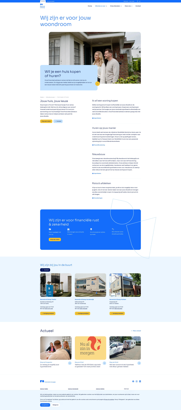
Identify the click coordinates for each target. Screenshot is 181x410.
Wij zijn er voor (50, 97)
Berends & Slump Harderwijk (84, 299)
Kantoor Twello (44, 389)
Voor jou (43, 1)
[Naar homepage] (42, 6)
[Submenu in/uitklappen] (106, 6)
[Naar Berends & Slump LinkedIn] (140, 381)
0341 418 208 (83, 308)
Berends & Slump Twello (48, 299)
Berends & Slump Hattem (118, 299)
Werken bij (126, 1)
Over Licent (131, 1)
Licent (54, 382)
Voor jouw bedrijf (50, 1)
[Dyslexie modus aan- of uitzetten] (138, 1)
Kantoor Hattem (100, 389)
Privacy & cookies (109, 399)
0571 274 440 (49, 308)
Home (42, 97)
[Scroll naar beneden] (97, 83)
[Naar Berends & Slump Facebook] (133, 381)
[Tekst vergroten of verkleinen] (140, 1)
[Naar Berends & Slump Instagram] (136, 381)
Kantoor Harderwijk (73, 389)
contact (55, 232)
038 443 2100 (118, 308)
